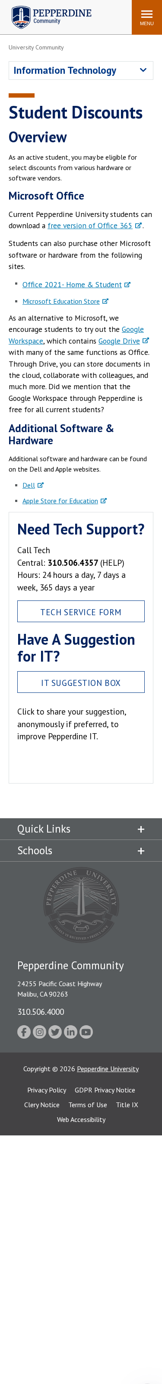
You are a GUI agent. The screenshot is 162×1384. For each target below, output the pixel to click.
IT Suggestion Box (81, 682)
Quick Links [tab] (43, 829)
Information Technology (64, 70)
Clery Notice (42, 1104)
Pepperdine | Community (45, 8)
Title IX (127, 1104)
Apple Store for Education (60, 500)
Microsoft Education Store (61, 301)
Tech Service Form (81, 612)
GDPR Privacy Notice (105, 1090)
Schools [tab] (34, 850)
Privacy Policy (46, 1090)
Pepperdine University (108, 1068)
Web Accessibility (81, 1119)
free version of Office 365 (90, 225)
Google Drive (119, 341)
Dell (28, 485)
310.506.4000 (40, 1011)
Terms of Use (87, 1104)
